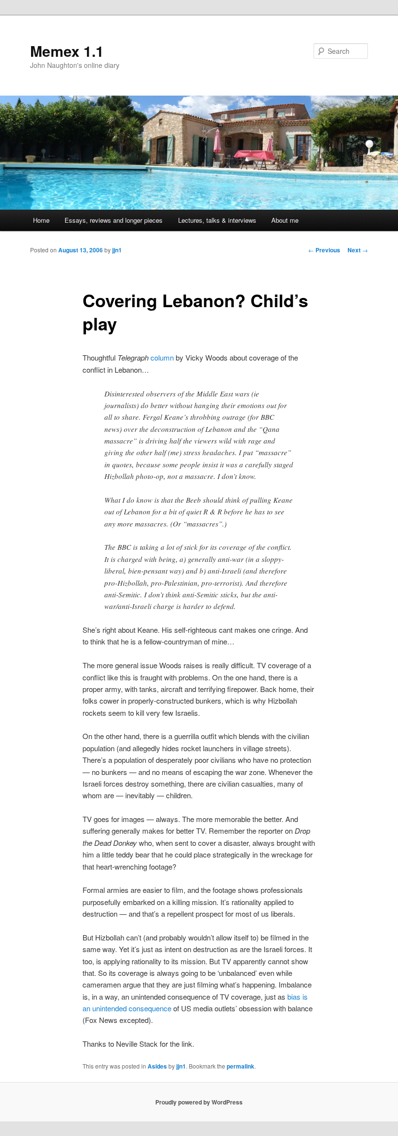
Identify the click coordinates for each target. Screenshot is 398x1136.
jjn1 (117, 250)
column (162, 357)
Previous (324, 250)
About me (284, 220)
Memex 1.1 (67, 50)
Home (41, 220)
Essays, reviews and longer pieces (114, 220)
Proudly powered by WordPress (199, 1102)
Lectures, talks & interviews (217, 220)
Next (358, 250)
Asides (157, 1066)
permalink (240, 1066)
